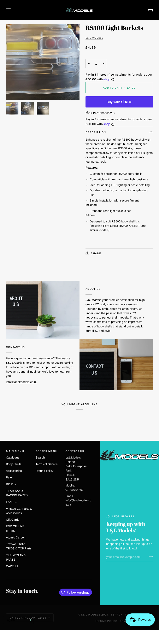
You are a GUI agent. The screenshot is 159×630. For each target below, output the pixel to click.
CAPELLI (12, 566)
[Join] (149, 556)
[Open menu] (12, 10)
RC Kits (11, 484)
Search (40, 457)
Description (96, 132)
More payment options (100, 112)
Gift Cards (12, 519)
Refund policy (44, 470)
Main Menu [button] (15, 451)
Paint (9, 477)
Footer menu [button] (46, 451)
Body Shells (13, 464)
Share (96, 253)
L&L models (94, 37)
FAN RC (11, 501)
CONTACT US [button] (74, 451)
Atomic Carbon (15, 537)
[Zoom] (43, 62)
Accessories (14, 470)
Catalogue (12, 457)
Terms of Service (47, 464)
